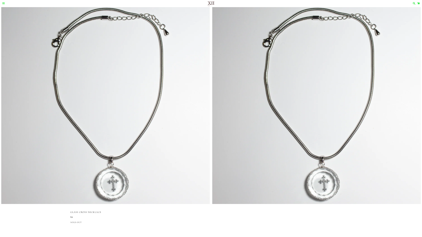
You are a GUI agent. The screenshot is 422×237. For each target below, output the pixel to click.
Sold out (76, 222)
